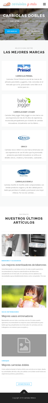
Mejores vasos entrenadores (17, 316)
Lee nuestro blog (24, 384)
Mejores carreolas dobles (15, 364)
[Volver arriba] (24, 393)
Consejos (5, 361)
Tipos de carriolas (31, 31)
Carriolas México (30, 398)
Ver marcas (12, 31)
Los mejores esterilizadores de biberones (24, 264)
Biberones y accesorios (11, 261)
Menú (44, 4)
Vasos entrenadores (10, 312)
